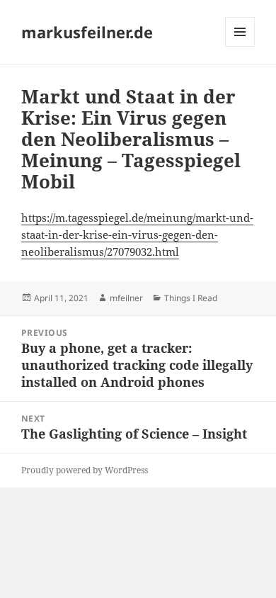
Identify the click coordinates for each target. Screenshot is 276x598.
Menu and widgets (240, 46)
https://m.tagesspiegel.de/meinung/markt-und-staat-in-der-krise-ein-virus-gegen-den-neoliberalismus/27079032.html (137, 234)
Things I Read (190, 298)
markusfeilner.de (87, 32)
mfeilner (126, 298)
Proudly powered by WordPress (84, 470)
